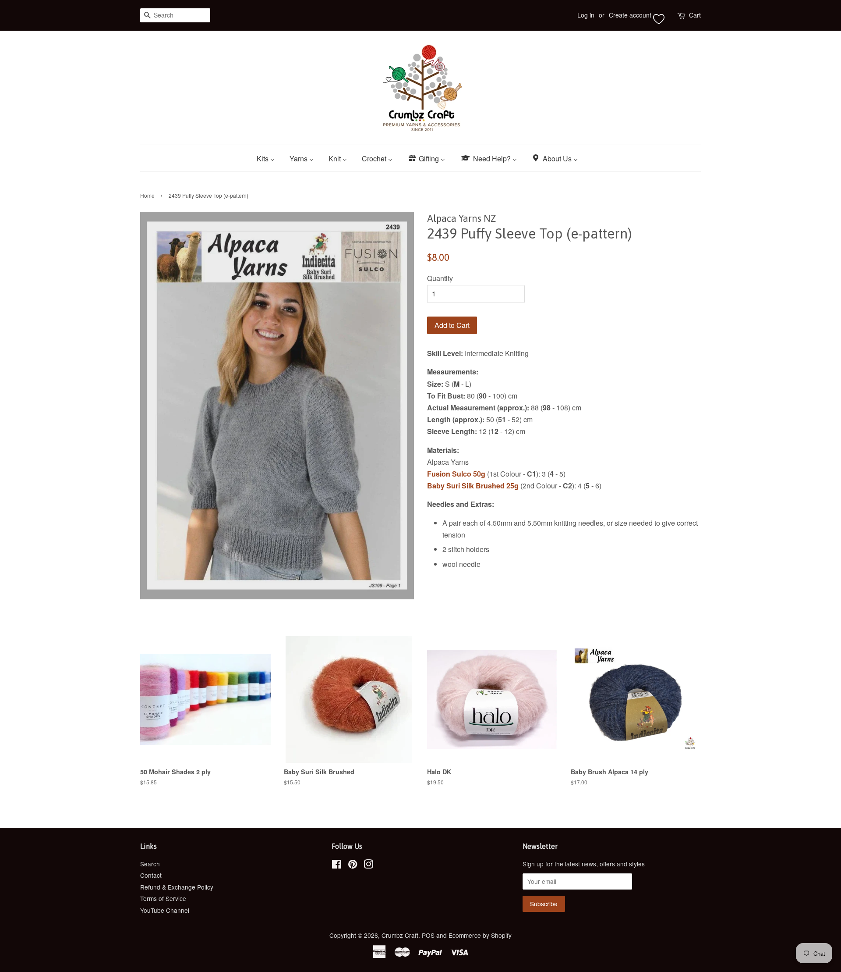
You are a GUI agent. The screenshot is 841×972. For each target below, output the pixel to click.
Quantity (440, 278)
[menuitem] (269, 158)
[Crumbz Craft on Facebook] (337, 865)
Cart (695, 15)
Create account (630, 15)
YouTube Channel (164, 910)
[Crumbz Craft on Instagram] (368, 865)
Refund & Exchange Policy (176, 887)
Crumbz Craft (400, 935)
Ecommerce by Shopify (480, 935)
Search (150, 863)
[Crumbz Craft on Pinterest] (352, 865)
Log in (585, 15)
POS (428, 935)
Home (147, 195)
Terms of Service (163, 898)
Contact (151, 875)
